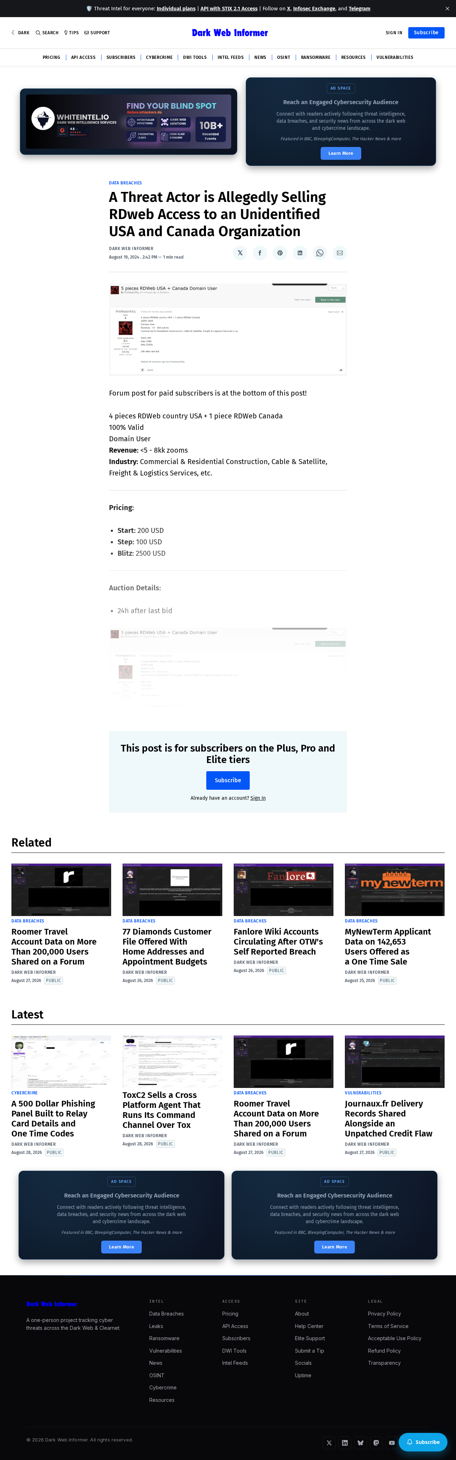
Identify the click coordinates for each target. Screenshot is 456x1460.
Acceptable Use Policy (394, 1338)
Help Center (309, 1326)
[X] (329, 1442)
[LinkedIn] (344, 1442)
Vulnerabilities (395, 57)
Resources (353, 57)
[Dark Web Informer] (77, 1304)
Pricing (52, 57)
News (260, 57)
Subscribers (121, 57)
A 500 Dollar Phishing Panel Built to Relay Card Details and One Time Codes (53, 1119)
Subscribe (426, 33)
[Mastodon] (376, 1442)
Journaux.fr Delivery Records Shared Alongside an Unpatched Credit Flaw (388, 1119)
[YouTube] (391, 1442)
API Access (83, 57)
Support (100, 32)
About (302, 1314)
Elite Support (310, 1338)
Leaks (156, 1326)
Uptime (303, 1375)
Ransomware (316, 57)
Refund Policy (384, 1351)
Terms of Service (388, 1326)
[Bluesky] (360, 1442)
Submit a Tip (309, 1351)
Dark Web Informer (131, 248)
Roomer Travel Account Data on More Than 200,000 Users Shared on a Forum (54, 947)
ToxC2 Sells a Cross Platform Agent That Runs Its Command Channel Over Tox (162, 1110)
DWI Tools (195, 57)
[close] (447, 8)
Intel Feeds (231, 57)
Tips (74, 32)
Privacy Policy (384, 1314)
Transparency (384, 1363)
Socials (303, 1363)
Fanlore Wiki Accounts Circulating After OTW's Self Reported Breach (278, 942)
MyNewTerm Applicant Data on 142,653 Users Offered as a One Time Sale (388, 947)
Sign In (394, 32)
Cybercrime (159, 57)
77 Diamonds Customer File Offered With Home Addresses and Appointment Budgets (167, 947)
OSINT (283, 57)
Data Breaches (125, 182)
